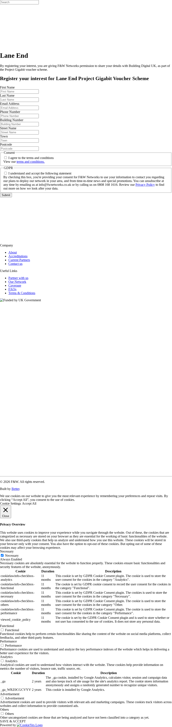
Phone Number (10, 112)
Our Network (17, 281)
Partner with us (18, 278)
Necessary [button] (7, 551)
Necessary (12, 555)
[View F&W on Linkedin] (86, 472)
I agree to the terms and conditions (31, 158)
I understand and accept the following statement (39, 173)
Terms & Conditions (21, 293)
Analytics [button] (6, 657)
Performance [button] (8, 641)
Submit (6, 195)
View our (24, 161)
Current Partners (19, 260)
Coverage (14, 285)
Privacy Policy (145, 184)
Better (15, 489)
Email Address (9, 103)
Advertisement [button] (9, 694)
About (12, 252)
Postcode (6, 144)
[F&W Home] (86, 238)
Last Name (7, 95)
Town (4, 136)
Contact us (15, 263)
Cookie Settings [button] (10, 503)
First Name (7, 87)
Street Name (8, 128)
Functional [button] (7, 626)
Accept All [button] (29, 503)
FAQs (12, 289)
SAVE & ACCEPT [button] (13, 721)
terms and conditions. (31, 161)
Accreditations (17, 256)
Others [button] (4, 709)
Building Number (11, 120)
